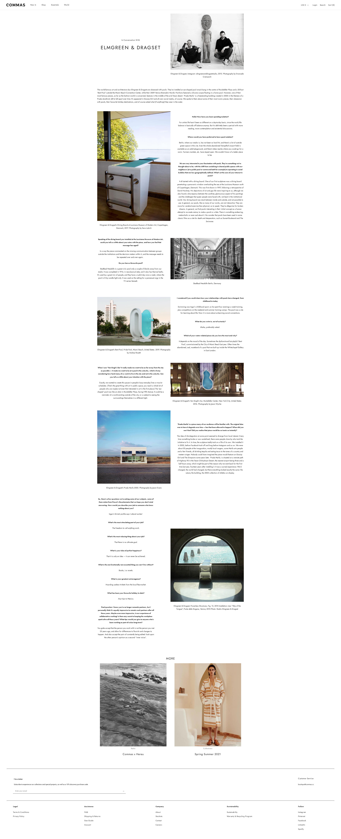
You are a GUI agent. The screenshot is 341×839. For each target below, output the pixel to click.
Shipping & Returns (92, 816)
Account (87, 825)
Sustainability (232, 812)
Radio (133, 748)
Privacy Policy (18, 816)
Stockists (159, 816)
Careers (159, 825)
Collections (207, 748)
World (66, 5)
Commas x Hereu (133, 754)
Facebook (302, 820)
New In (33, 5)
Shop (44, 5)
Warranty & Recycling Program (239, 816)
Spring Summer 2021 (208, 754)
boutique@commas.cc (306, 784)
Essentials (55, 5)
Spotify (301, 829)
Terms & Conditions (21, 812)
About (158, 812)
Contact (159, 820)
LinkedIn (301, 825)
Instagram (302, 812)
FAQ (86, 812)
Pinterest (301, 816)
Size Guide (89, 820)
